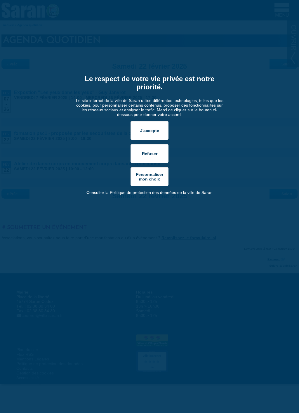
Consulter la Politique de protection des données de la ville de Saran (149, 192)
